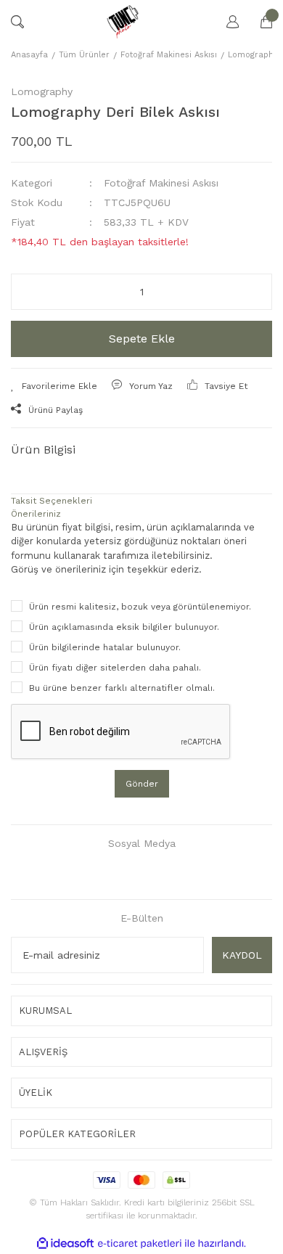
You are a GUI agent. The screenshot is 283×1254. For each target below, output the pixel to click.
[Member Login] (226, 22)
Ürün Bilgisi (43, 449)
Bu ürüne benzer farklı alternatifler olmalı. (122, 688)
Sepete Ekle (142, 338)
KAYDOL (242, 955)
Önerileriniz (36, 514)
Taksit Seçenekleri (51, 501)
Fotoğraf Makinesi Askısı (161, 183)
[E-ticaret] (139, 1243)
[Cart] (259, 22)
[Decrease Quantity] (32, 291)
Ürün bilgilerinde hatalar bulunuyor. (105, 647)
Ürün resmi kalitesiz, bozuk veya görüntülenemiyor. (140, 607)
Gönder (142, 784)
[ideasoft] (65, 1243)
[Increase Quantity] (251, 291)
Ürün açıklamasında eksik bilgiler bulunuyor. (124, 627)
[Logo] (122, 22)
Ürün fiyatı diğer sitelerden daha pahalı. (115, 668)
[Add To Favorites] (54, 386)
